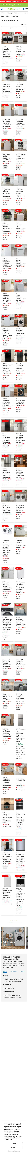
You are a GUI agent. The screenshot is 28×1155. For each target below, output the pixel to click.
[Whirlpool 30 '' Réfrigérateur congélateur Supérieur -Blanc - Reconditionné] (20, 180)
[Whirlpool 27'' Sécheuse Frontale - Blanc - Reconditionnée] (20, 320)
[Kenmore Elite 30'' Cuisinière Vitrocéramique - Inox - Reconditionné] (20, 145)
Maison (2, 16)
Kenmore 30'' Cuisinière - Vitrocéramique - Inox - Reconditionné (7, 817)
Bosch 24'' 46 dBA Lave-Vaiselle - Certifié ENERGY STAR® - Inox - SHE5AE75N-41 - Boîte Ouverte (20, 859)
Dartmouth (23, 971)
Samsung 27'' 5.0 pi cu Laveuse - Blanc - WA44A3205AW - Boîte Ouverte (20, 586)
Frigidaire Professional (19, 889)
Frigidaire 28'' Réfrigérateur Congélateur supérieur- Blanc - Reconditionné (7, 298)
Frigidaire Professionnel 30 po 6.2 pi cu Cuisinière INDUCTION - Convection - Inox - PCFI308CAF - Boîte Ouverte (20, 897)
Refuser (13, 1147)
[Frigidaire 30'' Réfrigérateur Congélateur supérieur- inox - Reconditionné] (20, 425)
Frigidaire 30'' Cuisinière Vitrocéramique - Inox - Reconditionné (7, 193)
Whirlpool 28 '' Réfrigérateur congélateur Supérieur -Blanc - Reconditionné (7, 334)
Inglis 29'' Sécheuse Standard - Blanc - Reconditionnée (20, 297)
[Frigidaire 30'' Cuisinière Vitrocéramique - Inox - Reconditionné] (7, 180)
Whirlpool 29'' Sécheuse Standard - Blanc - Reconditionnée (7, 157)
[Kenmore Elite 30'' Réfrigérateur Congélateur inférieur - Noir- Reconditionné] (7, 355)
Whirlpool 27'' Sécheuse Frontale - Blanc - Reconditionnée (20, 333)
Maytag (18, 468)
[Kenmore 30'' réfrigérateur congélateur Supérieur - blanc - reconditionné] (7, 250)
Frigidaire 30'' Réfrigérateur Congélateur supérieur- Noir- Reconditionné (20, 369)
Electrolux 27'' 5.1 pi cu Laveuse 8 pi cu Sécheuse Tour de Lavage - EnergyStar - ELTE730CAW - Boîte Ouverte (7, 624)
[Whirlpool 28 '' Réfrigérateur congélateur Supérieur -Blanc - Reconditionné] (7, 320)
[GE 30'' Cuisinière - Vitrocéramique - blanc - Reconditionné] (7, 685)
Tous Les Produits (14, 16)
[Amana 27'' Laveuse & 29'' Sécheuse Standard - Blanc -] (20, 531)
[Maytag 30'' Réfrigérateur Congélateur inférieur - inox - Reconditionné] (20, 460)
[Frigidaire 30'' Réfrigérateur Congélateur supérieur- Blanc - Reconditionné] (7, 110)
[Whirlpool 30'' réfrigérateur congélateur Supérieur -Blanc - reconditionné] (7, 769)
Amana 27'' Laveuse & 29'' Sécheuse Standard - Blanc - (20, 543)
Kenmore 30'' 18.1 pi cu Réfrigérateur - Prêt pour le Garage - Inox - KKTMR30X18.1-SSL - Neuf (20, 735)
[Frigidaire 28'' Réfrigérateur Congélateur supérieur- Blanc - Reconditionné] (7, 285)
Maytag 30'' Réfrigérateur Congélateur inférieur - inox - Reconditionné (20, 474)
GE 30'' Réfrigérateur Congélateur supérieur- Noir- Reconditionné (7, 439)
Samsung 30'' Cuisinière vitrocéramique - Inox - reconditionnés (20, 698)
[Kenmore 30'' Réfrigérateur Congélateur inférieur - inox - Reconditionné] (7, 460)
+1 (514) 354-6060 (8, 988)
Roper (17, 223)
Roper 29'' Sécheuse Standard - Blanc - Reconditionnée (20, 227)
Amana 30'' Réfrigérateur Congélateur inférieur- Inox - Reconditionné (7, 509)
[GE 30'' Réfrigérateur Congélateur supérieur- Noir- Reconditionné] (7, 425)
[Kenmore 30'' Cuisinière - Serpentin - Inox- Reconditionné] (20, 75)
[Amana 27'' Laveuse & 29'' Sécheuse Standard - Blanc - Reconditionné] (7, 573)
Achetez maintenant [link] (8, 946)
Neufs (21, 13)
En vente (3, 13)
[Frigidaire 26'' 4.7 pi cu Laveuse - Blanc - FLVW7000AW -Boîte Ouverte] (7, 880)
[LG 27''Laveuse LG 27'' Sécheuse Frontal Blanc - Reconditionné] (20, 496)
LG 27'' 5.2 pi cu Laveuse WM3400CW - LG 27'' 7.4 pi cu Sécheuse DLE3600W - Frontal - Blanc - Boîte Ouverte (7, 546)
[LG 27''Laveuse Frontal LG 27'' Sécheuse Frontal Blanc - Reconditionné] (7, 75)
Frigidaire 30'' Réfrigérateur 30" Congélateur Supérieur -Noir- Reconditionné (7, 858)
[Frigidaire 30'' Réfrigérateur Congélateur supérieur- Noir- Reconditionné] (20, 355)
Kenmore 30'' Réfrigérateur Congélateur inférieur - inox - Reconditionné (7, 474)
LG (16, 398)
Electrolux (6, 617)
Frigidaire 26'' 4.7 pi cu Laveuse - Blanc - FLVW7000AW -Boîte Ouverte (7, 894)
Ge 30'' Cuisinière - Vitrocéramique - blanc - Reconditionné (20, 781)
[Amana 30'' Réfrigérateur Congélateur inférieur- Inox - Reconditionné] (7, 496)
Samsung (5, 46)
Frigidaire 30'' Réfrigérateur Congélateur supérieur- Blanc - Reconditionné (7, 123)
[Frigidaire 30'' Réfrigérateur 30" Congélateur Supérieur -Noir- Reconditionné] (7, 845)
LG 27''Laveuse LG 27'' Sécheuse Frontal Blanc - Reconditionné (20, 508)
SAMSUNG (18, 693)
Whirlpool (5, 153)
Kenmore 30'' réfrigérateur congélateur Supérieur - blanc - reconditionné (7, 263)
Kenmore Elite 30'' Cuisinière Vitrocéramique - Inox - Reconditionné (20, 158)
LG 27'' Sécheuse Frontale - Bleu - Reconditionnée (20, 402)
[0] (26, 9)
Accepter (13, 1143)
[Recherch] (23, 9)
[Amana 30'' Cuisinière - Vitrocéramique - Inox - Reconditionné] (7, 215)
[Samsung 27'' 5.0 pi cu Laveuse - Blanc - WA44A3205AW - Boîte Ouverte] (20, 573)
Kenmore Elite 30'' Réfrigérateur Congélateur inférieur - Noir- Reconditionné (7, 369)
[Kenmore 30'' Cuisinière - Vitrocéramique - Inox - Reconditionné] (7, 804)
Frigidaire (18, 46)
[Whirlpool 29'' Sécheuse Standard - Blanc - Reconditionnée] (7, 145)
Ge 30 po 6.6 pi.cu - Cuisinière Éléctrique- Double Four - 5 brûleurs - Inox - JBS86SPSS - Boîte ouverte (20, 819)
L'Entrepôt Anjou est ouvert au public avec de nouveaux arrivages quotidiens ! (14, 5)
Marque (16, 13)
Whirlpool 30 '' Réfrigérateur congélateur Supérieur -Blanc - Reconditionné (20, 193)
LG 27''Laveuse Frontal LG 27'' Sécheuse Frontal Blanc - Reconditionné (7, 88)
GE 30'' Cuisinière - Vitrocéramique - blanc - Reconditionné (7, 697)
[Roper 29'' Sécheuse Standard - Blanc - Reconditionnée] (20, 215)
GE (3, 433)
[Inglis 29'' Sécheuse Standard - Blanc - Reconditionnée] (20, 285)
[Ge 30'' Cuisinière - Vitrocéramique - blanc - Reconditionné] (20, 769)
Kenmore (5, 258)
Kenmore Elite (19, 153)
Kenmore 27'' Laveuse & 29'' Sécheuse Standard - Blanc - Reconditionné (20, 622)
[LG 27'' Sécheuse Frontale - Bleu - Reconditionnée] (20, 390)
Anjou (5, 971)
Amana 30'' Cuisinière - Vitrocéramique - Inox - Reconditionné (7, 228)
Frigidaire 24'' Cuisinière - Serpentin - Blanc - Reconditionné (20, 50)
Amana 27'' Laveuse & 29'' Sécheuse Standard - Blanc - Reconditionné (7, 586)
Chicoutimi (13, 971)
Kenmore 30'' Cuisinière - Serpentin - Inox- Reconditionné (20, 87)
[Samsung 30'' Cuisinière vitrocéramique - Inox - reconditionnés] (20, 685)
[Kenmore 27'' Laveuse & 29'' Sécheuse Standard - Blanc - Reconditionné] (20, 609)
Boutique (7, 16)
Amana (4, 223)
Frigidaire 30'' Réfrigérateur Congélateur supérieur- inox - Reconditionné (20, 439)
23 (17, 920)
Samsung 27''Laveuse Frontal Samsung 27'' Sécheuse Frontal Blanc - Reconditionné (7, 52)
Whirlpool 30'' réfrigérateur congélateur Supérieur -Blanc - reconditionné (7, 782)
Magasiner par (10, 13)
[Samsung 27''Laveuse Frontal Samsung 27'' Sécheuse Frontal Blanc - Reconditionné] (7, 38)
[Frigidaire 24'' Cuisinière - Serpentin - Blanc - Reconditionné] (20, 38)
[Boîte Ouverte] (13, 938)
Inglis (17, 293)
